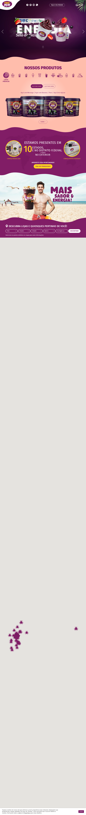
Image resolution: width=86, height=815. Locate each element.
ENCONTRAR (74, 231)
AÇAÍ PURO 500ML (49, 86)
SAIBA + (43, 122)
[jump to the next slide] (83, 31)
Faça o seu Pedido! (57, 5)
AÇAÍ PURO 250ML (36, 86)
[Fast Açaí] (7, 4)
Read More (27, 813)
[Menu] (77, 5)
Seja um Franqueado (43, 166)
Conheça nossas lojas (13, 158)
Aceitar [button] (81, 811)
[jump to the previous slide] (2, 31)
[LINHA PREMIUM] (6, 75)
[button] (10, 635)
